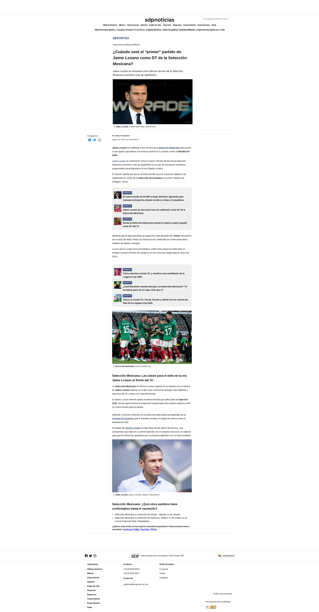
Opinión (144, 25)
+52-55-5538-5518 (131, 569)
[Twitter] (94, 140)
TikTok (154, 529)
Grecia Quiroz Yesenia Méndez (179, 30)
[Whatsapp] (99, 140)
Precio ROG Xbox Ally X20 (211, 30)
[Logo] (159, 20)
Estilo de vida (155, 25)
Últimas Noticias (110, 25)
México (122, 25)
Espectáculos (204, 25)
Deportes (167, 25)
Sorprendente (189, 25)
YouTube (145, 529)
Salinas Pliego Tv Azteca (130, 30)
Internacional (133, 25)
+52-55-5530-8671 (131, 573)
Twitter (136, 529)
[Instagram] (94, 555)
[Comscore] (226, 555)
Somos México (153, 30)
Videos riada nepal (104, 30)
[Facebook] (89, 140)
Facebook (127, 529)
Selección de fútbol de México (126, 45)
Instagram (164, 578)
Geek (214, 25)
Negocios (177, 25)
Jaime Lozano (119, 161)
